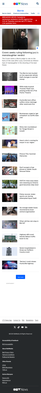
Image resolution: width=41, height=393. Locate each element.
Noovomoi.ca (6, 380)
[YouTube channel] (22, 327)
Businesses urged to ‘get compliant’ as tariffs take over (29, 116)
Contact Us (16, 320)
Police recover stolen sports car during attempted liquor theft (28, 196)
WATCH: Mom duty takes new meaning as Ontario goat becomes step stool (29, 183)
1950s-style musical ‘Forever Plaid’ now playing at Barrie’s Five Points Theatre (28, 90)
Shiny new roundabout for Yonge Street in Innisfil (28, 129)
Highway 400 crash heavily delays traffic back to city (27, 237)
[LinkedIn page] (26, 327)
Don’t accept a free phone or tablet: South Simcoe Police (28, 169)
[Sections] (3, 4)
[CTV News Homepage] (20, 4)
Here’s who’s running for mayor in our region (29, 141)
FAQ (23, 320)
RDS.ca (4, 382)
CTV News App (7, 320)
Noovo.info (5, 378)
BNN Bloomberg (7, 367)
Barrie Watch (6, 13)
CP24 (4, 365)
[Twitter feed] (15, 327)
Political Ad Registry (8, 357)
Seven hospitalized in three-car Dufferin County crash (28, 250)
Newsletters (29, 320)
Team (36, 320)
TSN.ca (4, 370)
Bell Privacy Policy (8, 352)
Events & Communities (21, 13)
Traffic (33, 13)
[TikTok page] (18, 327)
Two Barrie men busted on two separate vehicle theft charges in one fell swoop (29, 76)
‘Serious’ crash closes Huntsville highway (28, 262)
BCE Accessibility (7, 344)
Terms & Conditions (8, 354)
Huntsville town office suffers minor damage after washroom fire (28, 102)
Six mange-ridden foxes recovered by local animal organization (29, 210)
